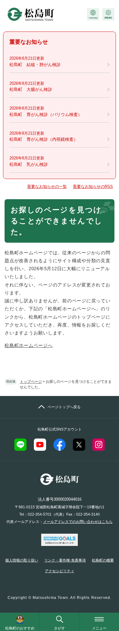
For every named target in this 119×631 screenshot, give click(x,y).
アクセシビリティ (59, 571)
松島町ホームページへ (29, 345)
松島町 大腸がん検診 (30, 89)
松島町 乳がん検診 (28, 164)
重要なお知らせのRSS (93, 186)
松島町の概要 (103, 560)
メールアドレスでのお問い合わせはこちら (78, 522)
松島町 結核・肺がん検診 (35, 64)
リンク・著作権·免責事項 (65, 560)
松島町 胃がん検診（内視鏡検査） (43, 139)
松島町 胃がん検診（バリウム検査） (45, 114)
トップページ (31, 381)
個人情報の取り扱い (21, 560)
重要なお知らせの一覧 (47, 186)
